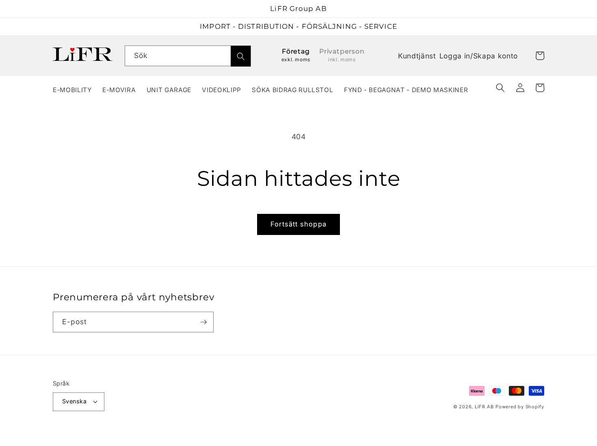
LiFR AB (484, 406)
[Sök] (240, 56)
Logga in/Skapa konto (478, 56)
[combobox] (188, 56)
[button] (500, 87)
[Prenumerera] (203, 322)
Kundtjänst (417, 56)
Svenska (74, 401)
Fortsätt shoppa (298, 224)
